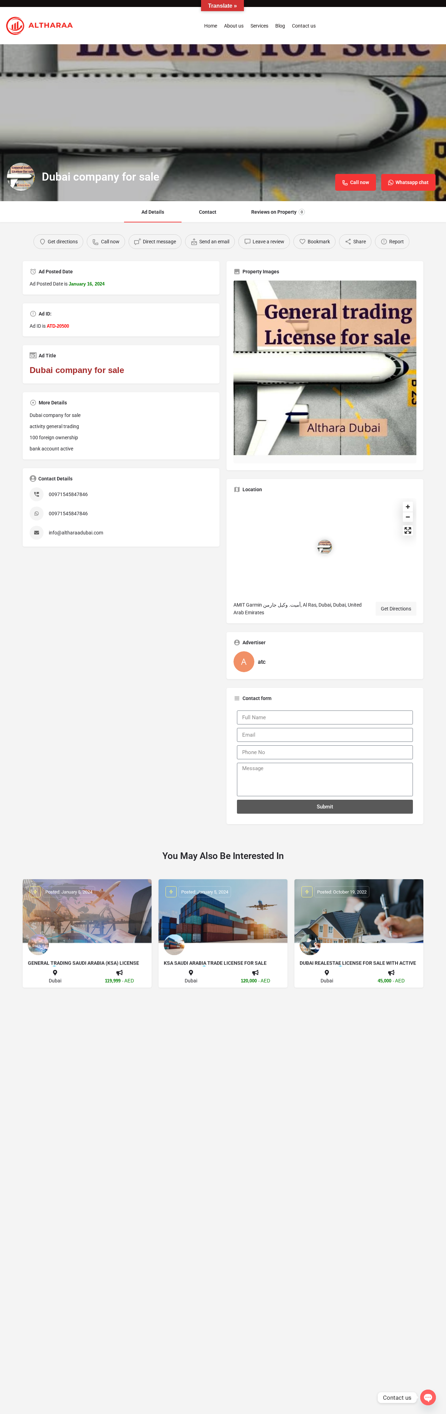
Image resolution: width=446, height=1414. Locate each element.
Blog (280, 26)
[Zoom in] (408, 507)
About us (234, 26)
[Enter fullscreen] (408, 530)
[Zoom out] (408, 517)
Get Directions (396, 608)
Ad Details (152, 212)
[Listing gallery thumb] (324, 371)
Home (210, 26)
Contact (207, 212)
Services (259, 26)
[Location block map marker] (324, 547)
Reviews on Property (277, 212)
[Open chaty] (428, 1397)
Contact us (304, 26)
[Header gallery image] (223, 122)
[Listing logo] (21, 177)
